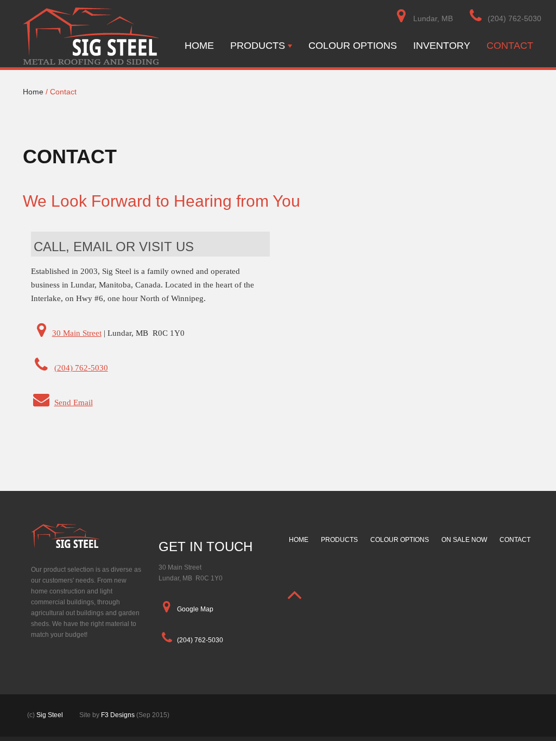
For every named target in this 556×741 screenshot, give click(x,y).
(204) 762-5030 (514, 18)
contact (515, 540)
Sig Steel (49, 715)
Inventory (441, 45)
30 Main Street (77, 333)
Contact (509, 45)
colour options (399, 540)
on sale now (464, 540)
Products (257, 45)
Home (199, 45)
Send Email (73, 402)
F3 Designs (118, 715)
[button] (295, 594)
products (339, 540)
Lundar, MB (432, 18)
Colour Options (352, 45)
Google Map (194, 609)
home (298, 540)
